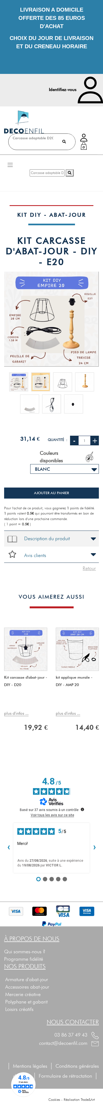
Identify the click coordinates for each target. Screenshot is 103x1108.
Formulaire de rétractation (68, 1076)
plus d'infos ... (16, 713)
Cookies (54, 1099)
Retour (89, 568)
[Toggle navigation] (10, 164)
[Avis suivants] (94, 848)
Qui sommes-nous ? (24, 951)
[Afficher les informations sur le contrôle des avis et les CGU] (82, 809)
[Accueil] (24, 122)
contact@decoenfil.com (64, 1043)
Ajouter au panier (51, 493)
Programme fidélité (23, 959)
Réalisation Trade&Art (79, 1099)
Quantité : (57, 439)
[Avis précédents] (8, 848)
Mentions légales (30, 1066)
